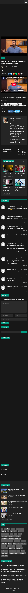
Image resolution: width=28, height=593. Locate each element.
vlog (18, 550)
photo (15, 533)
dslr (11, 531)
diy (8, 531)
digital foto (4, 531)
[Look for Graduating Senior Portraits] (4, 509)
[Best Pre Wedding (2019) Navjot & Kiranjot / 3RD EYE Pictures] (20, 182)
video (15, 550)
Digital (22, 528)
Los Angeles (9, 105)
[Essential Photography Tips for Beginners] (4, 497)
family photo (20, 531)
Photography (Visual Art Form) (15, 538)
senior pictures (19, 548)
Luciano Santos (11, 258)
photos (11, 541)
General (5, 469)
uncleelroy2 (10, 243)
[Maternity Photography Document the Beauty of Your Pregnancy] (4, 503)
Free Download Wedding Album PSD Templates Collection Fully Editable (13, 581)
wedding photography (13, 553)
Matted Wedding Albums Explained (17, 569)
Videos (3, 58)
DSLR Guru (3, 2)
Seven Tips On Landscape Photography (16, 489)
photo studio (4, 543)
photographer (11, 536)
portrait (14, 543)
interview (3, 105)
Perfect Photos (6, 472)
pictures (10, 543)
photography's (4, 538)
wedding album (5, 553)
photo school (17, 541)
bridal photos (7, 528)
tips (6, 550)
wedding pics (22, 553)
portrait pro (4, 545)
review (9, 545)
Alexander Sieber (11, 226)
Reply (25, 212)
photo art (17, 105)
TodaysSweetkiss (11, 286)
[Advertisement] (14, 21)
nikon (11, 533)
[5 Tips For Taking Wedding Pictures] (4, 515)
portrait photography (22, 543)
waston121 (10, 278)
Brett (4, 575)
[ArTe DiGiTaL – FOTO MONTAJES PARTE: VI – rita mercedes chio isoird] (8, 168)
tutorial (10, 550)
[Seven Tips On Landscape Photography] (4, 491)
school (13, 545)
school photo (19, 545)
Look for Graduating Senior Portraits (15, 507)
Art (2, 528)
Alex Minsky (6, 103)
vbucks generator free (8, 579)
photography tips (5, 541)
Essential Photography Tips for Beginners (16, 495)
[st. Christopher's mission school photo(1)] (20, 168)
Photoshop (5, 474)
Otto (4, 571)
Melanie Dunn (10, 269)
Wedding (23, 550)
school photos (4, 548)
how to (7, 533)
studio (3, 550)
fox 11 (21, 103)
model (13, 105)
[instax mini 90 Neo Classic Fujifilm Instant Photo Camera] (8, 182)
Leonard (5, 569)
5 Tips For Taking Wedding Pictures (15, 513)
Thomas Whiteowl (11, 234)
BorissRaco (10, 206)
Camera (13, 528)
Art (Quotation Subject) (14, 103)
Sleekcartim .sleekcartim (13, 216)
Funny (3, 533)
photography (23, 105)
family (15, 531)
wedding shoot (5, 555)
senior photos (12, 548)
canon (17, 528)
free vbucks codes (7, 565)
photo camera (4, 536)
